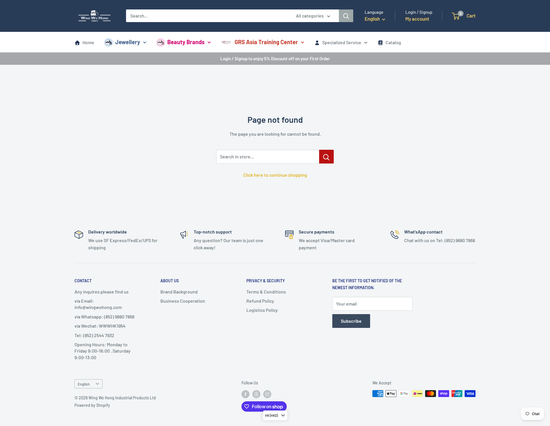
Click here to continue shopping (275, 175)
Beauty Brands (186, 41)
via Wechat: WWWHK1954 (99, 325)
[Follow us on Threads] (256, 394)
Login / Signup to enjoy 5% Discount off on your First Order (275, 58)
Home (88, 42)
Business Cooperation (182, 301)
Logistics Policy (262, 310)
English (84, 384)
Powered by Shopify (92, 405)
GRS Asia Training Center (266, 41)
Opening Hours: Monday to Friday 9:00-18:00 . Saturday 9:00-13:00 (102, 351)
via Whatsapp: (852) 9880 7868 (104, 316)
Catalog (393, 42)
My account (417, 19)
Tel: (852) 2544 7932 (94, 335)
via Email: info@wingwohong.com (98, 304)
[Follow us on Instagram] (267, 394)
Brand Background (179, 291)
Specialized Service (341, 42)
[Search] (346, 15)
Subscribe (351, 321)
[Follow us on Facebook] (245, 394)
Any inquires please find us (101, 291)
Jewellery (127, 41)
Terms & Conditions (266, 291)
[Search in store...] (326, 157)
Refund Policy (260, 301)
